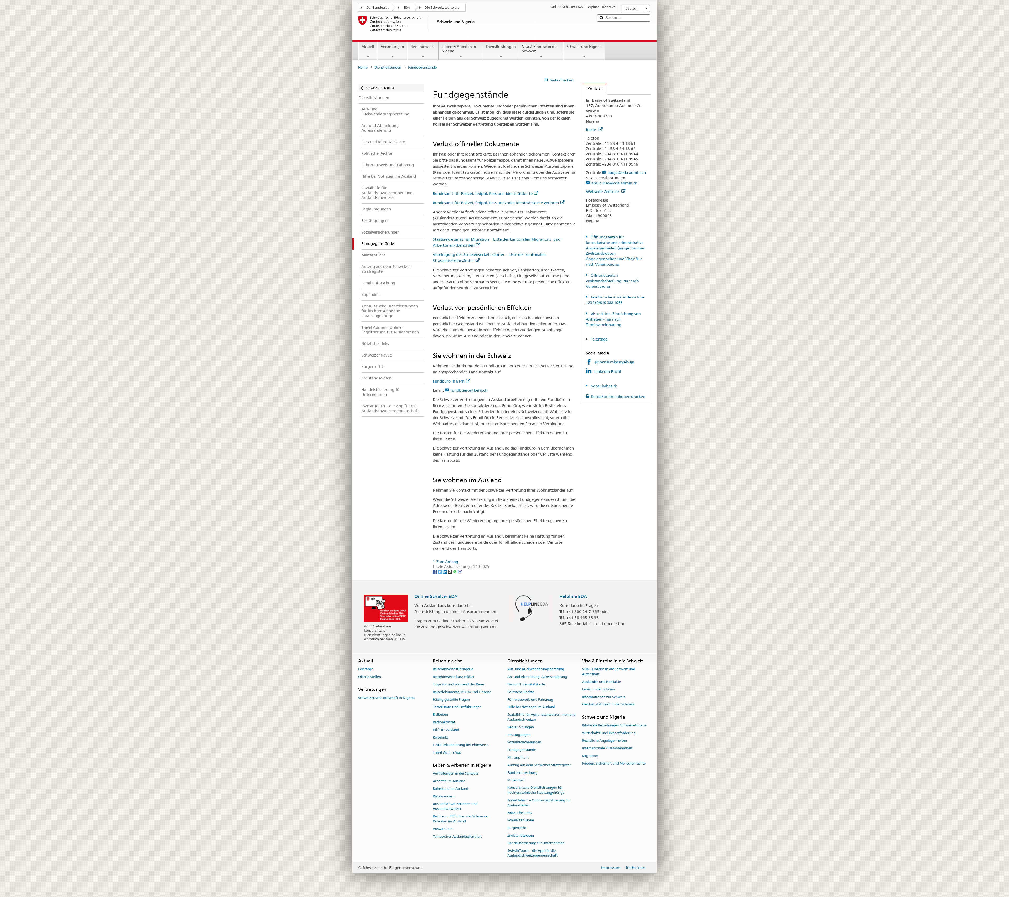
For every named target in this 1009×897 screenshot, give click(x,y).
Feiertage (599, 339)
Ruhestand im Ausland (450, 789)
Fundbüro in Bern (449, 381)
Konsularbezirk (603, 386)
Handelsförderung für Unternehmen (536, 843)
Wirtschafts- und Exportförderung (609, 733)
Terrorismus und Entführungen (457, 707)
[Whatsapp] (455, 571)
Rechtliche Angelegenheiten (604, 741)
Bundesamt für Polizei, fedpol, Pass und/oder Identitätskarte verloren (496, 202)
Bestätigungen (519, 735)
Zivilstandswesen (520, 835)
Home (363, 67)
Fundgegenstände (521, 750)
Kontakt (592, 88)
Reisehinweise (422, 46)
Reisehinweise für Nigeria (453, 669)
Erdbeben (440, 714)
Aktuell (368, 46)
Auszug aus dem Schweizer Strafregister (539, 765)
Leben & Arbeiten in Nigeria (459, 48)
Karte (591, 129)
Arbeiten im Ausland (449, 781)
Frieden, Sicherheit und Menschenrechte (614, 763)
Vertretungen (392, 46)
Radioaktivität (444, 722)
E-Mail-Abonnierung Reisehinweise (460, 745)
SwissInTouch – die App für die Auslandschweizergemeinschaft (532, 853)
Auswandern (443, 829)
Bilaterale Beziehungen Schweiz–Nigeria (614, 726)
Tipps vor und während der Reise (458, 684)
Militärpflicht (518, 757)
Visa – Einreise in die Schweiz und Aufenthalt (608, 671)
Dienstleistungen (501, 46)
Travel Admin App (447, 753)
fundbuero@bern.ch (468, 390)
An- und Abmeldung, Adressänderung (537, 677)
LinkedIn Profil (608, 371)
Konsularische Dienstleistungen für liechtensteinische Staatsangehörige (535, 790)
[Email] (460, 571)
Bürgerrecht (516, 828)
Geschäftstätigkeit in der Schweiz (608, 705)
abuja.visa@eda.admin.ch (614, 183)
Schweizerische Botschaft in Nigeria (386, 698)
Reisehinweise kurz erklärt (453, 677)
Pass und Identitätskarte (526, 684)
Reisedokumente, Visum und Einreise (462, 692)
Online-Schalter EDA (435, 596)
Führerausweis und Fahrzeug (530, 700)
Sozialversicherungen (524, 742)
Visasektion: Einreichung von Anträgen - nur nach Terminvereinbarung (613, 319)
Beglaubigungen (520, 727)
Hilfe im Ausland (446, 730)
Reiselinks (440, 737)
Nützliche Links (519, 813)
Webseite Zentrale (603, 191)
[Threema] (450, 571)
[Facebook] (435, 571)
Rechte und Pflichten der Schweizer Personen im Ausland (461, 818)
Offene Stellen (369, 677)
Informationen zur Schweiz (603, 697)
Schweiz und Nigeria (584, 46)
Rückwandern (444, 796)
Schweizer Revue (520, 820)
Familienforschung (522, 773)
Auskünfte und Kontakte (601, 682)
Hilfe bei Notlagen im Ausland (531, 707)
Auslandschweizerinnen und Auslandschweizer (455, 806)
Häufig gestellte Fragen (451, 700)
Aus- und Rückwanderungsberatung (535, 669)
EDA (406, 7)
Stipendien (516, 780)
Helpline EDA (573, 596)
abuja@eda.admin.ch (627, 172)
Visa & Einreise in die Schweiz (540, 48)
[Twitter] (440, 571)
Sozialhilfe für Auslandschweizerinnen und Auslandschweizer (541, 717)
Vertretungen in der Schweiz (455, 774)
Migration (590, 756)
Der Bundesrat (377, 7)
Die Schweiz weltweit (442, 7)
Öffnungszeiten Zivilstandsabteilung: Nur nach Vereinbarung (612, 280)
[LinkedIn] (445, 571)
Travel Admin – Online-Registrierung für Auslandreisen (539, 802)
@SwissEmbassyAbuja (614, 361)
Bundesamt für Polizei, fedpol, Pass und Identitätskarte (483, 193)
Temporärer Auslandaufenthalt (457, 836)
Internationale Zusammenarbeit (607, 748)
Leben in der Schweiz (599, 689)
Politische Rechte (520, 692)
